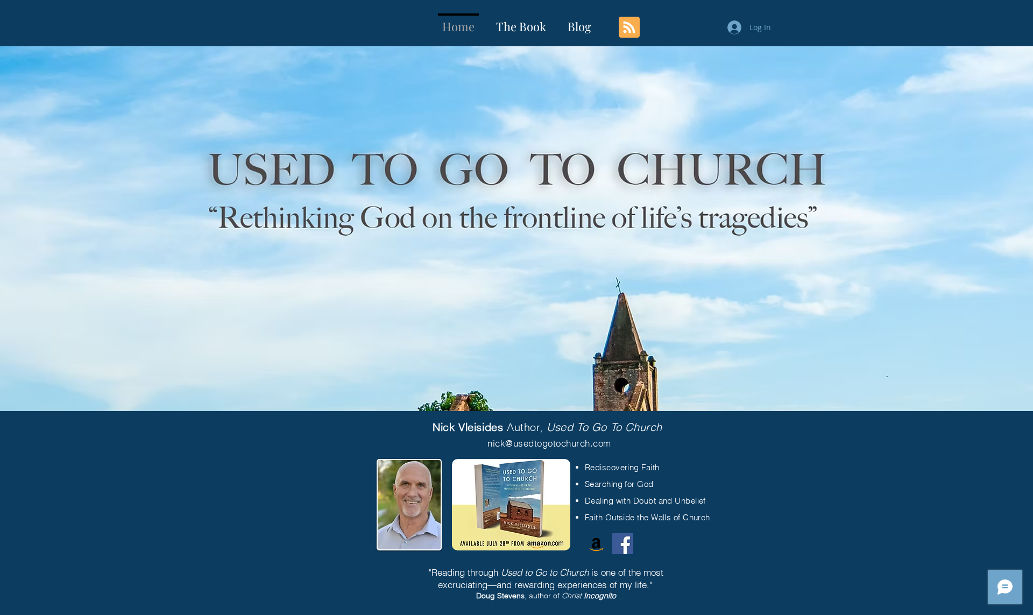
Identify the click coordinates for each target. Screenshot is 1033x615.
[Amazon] (596, 543)
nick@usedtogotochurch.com (549, 443)
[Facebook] (622, 543)
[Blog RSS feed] (629, 28)
